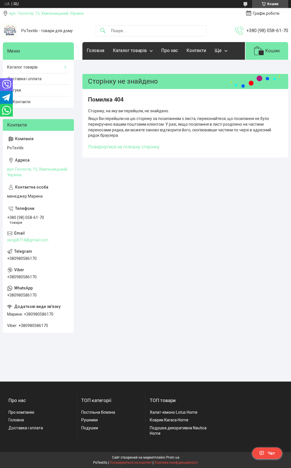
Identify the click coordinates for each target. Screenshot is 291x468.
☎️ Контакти (18, 102)
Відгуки (14, 90)
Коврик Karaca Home (169, 420)
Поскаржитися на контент (131, 463)
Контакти (196, 50)
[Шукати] (103, 30)
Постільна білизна (98, 412)
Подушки (89, 428)
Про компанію (21, 412)
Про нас (169, 50)
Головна (95, 50)
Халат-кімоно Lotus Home (174, 412)
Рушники (89, 420)
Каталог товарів (130, 50)
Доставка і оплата (24, 78)
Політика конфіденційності (176, 463)
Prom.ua (172, 457)
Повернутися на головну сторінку (123, 147)
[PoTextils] (10, 31)
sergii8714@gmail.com (27, 240)
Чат (271, 453)
